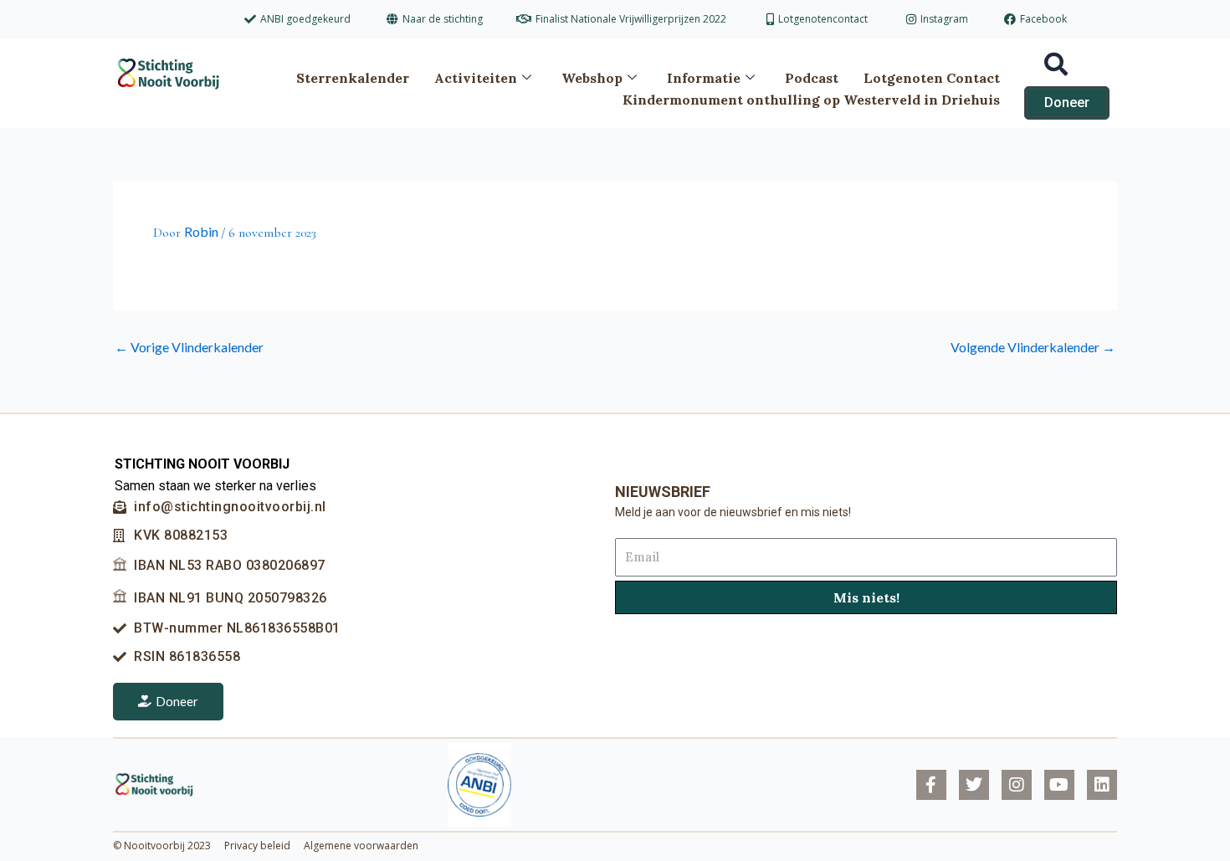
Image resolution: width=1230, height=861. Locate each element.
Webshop (592, 77)
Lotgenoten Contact (932, 77)
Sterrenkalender (352, 77)
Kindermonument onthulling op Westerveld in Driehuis (811, 99)
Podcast (811, 77)
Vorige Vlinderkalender (189, 347)
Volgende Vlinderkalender (1033, 347)
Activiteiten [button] (475, 77)
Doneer (177, 701)
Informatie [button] (704, 77)
